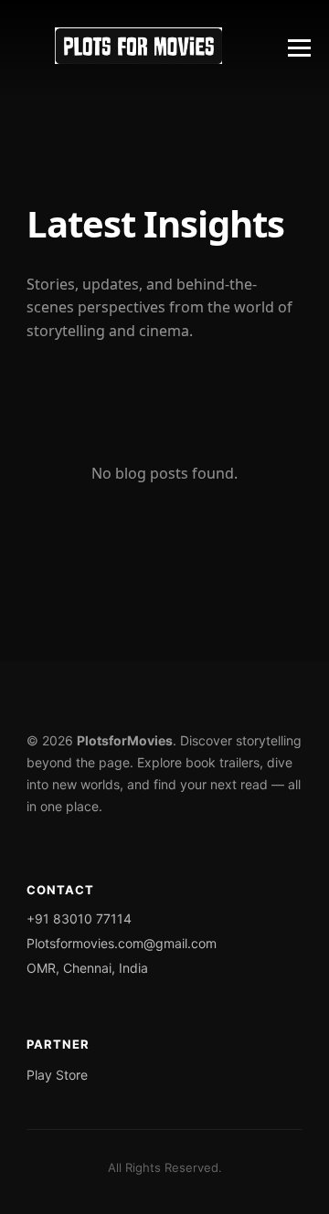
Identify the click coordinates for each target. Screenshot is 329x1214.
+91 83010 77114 (79, 918)
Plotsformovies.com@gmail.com (122, 943)
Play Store (57, 1074)
